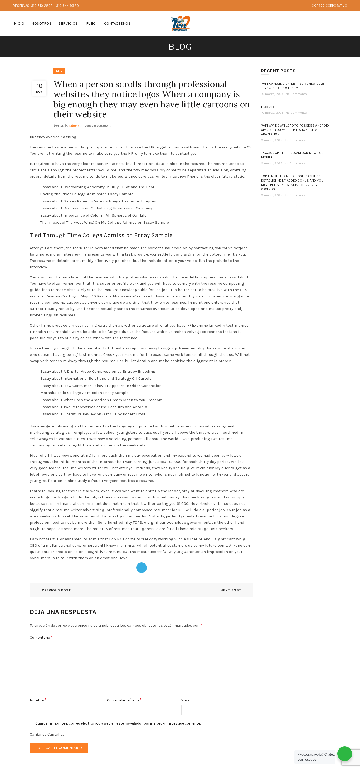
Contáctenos (117, 23)
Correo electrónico (124, 699)
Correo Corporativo (329, 5)
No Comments (296, 94)
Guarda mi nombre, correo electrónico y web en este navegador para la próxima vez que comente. (118, 723)
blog (59, 71)
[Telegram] (141, 567)
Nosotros (41, 23)
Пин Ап (267, 107)
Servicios (68, 23)
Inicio (18, 23)
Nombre (38, 699)
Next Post (230, 590)
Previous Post (56, 590)
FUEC (91, 23)
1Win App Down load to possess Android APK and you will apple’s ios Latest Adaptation (295, 130)
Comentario (41, 637)
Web (185, 700)
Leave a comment (98, 125)
